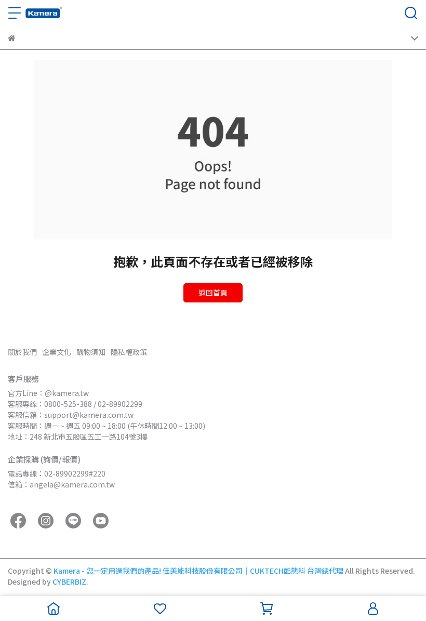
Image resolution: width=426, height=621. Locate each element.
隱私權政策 (129, 352)
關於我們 (22, 352)
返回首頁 (213, 292)
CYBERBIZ (69, 581)
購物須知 (90, 352)
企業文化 (56, 352)
